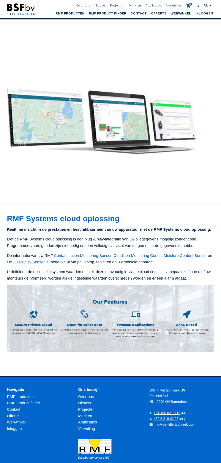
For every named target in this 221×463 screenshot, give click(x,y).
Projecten (117, 5)
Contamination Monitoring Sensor (82, 255)
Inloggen (204, 13)
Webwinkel (181, 13)
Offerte (159, 13)
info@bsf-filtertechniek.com (174, 424)
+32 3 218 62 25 (166, 419)
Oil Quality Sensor (29, 262)
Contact (139, 13)
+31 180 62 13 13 (167, 413)
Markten (135, 5)
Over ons (83, 5)
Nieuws (100, 5)
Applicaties (153, 5)
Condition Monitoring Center (138, 255)
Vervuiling (173, 5)
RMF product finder (107, 13)
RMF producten (70, 13)
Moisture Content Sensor (185, 255)
